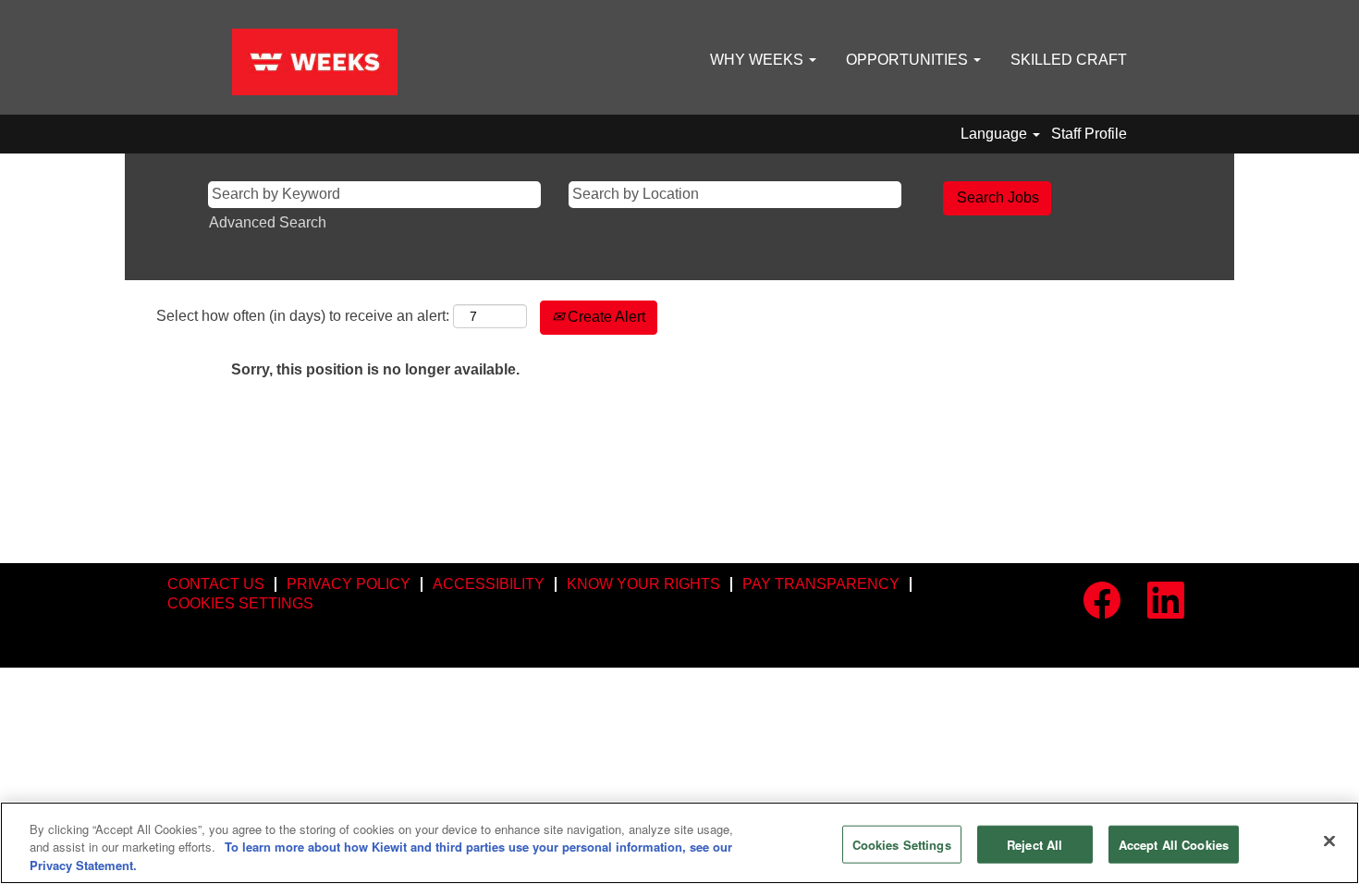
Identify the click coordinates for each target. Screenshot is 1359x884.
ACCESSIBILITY (489, 584)
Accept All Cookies (1174, 844)
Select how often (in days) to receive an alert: (302, 316)
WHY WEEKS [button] (758, 60)
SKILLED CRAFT (1068, 60)
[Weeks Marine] (314, 62)
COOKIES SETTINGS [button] (240, 603)
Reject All (1034, 844)
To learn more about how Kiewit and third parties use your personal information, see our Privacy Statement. (381, 857)
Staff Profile (1089, 133)
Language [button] (996, 133)
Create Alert (604, 317)
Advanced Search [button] (267, 222)
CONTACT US (215, 584)
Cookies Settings (901, 844)
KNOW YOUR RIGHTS (643, 584)
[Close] (1329, 840)
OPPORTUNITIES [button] (909, 60)
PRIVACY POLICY (348, 584)
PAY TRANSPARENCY (821, 584)
